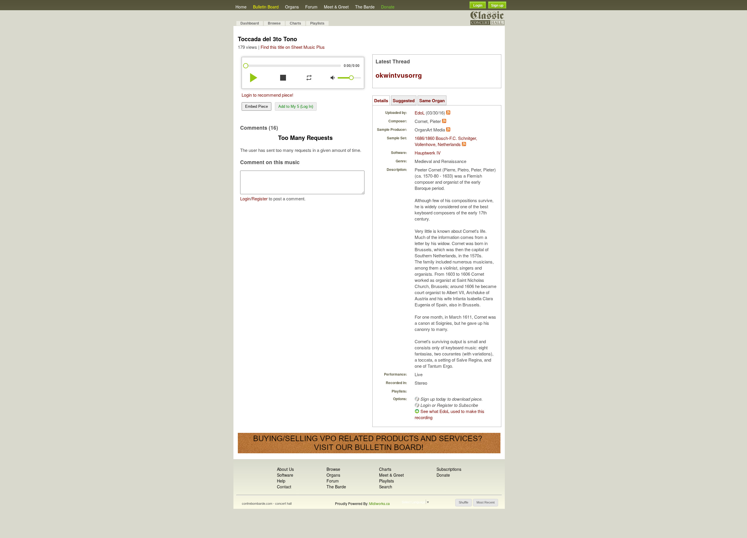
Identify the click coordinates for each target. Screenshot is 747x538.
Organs (292, 7)
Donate (388, 7)
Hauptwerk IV (428, 153)
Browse (274, 23)
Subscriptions (449, 469)
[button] (463, 502)
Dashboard (249, 23)
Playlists (317, 23)
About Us (285, 469)
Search (385, 487)
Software (285, 475)
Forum (311, 7)
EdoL (420, 113)
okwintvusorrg (399, 75)
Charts (295, 23)
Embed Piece (256, 106)
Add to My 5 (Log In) (295, 106)
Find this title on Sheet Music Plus (293, 47)
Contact (284, 487)
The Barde (365, 7)
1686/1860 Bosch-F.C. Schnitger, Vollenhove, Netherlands (446, 141)
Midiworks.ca (379, 503)
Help (281, 481)
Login (477, 6)
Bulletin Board (266, 7)
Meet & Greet (336, 7)
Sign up (497, 6)
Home (241, 7)
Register (260, 198)
